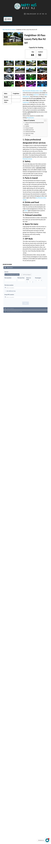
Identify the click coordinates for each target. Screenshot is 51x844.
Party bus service (27, 159)
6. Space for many (29, 133)
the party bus (30, 117)
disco (26, 210)
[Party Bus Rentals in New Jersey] (9, 63)
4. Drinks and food (29, 129)
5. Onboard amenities (30, 131)
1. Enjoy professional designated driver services (34, 123)
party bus (36, 94)
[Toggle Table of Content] (44, 120)
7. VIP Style (27, 135)
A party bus (26, 102)
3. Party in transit (29, 128)
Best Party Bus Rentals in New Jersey (33, 91)
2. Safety (27, 126)
